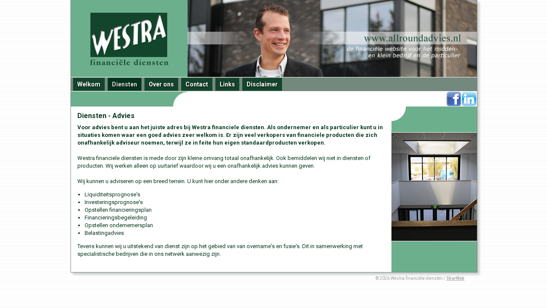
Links (227, 84)
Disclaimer (262, 84)
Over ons (161, 84)
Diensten (124, 84)
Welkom (88, 84)
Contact (196, 84)
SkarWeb (455, 278)
